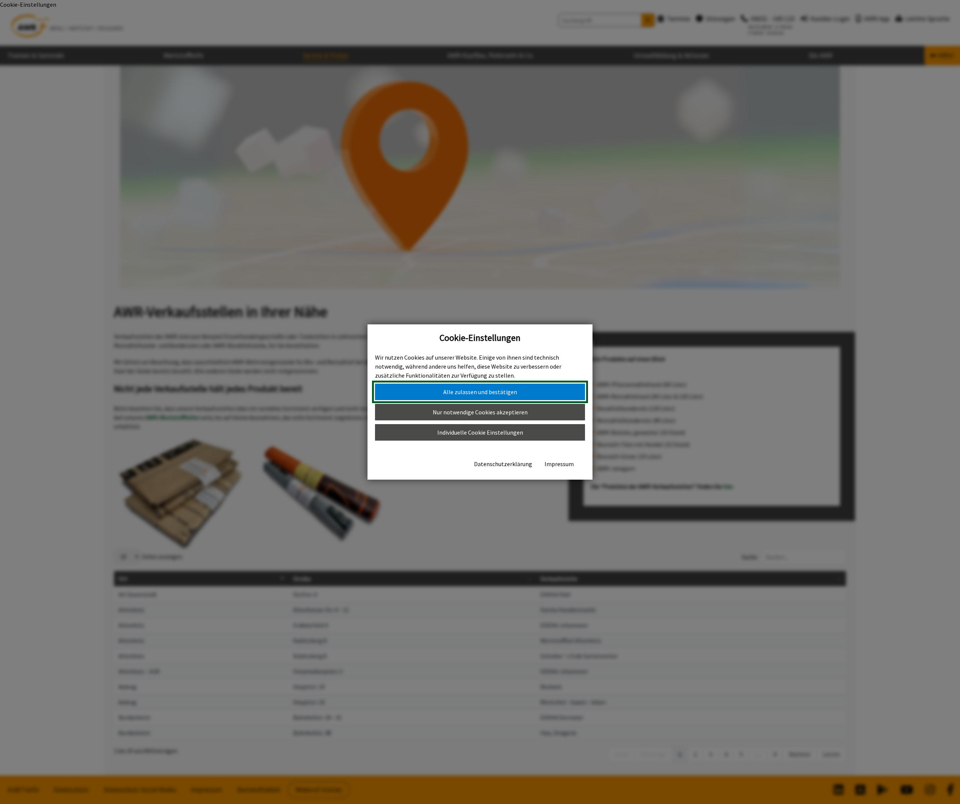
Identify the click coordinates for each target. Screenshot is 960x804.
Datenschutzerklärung (503, 464)
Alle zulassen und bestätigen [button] (480, 392)
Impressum (559, 464)
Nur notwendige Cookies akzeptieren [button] (480, 412)
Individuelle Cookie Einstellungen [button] (480, 432)
